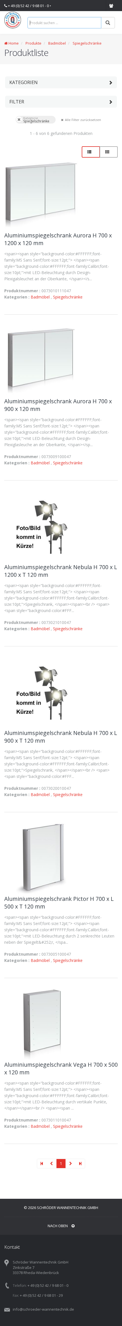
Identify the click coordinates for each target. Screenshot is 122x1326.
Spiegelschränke (87, 43)
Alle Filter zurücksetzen (62, 119)
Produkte (33, 43)
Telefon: (20, 1285)
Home (13, 43)
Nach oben (58, 1225)
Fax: (16, 1295)
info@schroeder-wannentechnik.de (43, 1309)
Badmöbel (57, 43)
